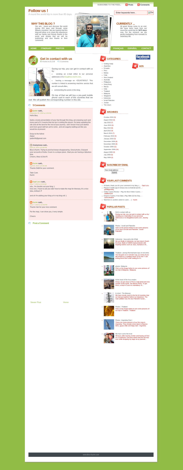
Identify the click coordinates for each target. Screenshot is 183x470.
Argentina (107, 66)
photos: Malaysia (121, 266)
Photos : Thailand (121, 307)
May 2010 (107, 128)
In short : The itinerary (123, 293)
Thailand (107, 91)
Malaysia (107, 93)
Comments (145, 5)
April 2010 (107, 131)
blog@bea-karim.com (72, 77)
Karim (35, 163)
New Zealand (108, 77)
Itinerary (46, 48)
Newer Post (36, 302)
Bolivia (106, 73)
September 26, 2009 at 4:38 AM (40, 113)
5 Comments (64, 61)
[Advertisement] (61, 287)
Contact (146, 48)
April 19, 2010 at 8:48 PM (38, 147)
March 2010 (108, 133)
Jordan (106, 102)
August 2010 (108, 120)
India (105, 89)
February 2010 (109, 136)
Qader (35, 111)
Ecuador (107, 68)
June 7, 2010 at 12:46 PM (38, 205)
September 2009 (109, 149)
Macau (106, 86)
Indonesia (107, 98)
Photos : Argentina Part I (123, 320)
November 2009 (109, 144)
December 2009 (109, 141)
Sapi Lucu (37, 182)
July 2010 (107, 122)
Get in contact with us (56, 59)
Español (132, 48)
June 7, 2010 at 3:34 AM (38, 184)
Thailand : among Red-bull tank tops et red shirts (132, 253)
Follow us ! (38, 10)
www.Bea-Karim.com (91, 455)
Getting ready (108, 64)
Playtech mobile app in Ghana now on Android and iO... (123, 188)
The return (107, 105)
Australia (107, 80)
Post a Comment (41, 223)
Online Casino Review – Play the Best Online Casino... (122, 192)
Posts (130, 5)
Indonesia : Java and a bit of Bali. (126, 239)
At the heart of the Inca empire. (126, 280)
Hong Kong (108, 84)
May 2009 (107, 157)
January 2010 (108, 139)
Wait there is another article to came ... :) (118, 200)
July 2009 (107, 155)
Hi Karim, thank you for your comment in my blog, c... (122, 185)
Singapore (107, 96)
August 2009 (108, 152)
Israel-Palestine (109, 100)
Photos (60, 48)
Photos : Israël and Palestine (125, 226)
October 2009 (108, 147)
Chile (105, 75)
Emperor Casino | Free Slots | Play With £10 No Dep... (122, 196)
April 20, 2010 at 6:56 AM (38, 166)
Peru (105, 70)
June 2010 (107, 125)
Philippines (107, 82)
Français (118, 48)
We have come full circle (123, 334)
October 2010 (108, 117)
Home (34, 48)
